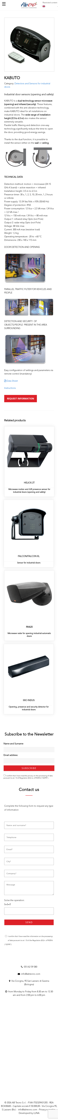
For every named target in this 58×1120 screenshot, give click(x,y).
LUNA (36, 1113)
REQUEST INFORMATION (20, 398)
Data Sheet (12, 381)
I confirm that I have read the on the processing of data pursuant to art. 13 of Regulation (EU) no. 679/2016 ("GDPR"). (28, 777)
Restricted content (50, 3)
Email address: (11, 755)
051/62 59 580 (30, 967)
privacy (30, 776)
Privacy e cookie (47, 1110)
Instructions (10, 388)
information (34, 936)
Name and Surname (13, 744)
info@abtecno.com (30, 974)
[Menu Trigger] (4, 4)
